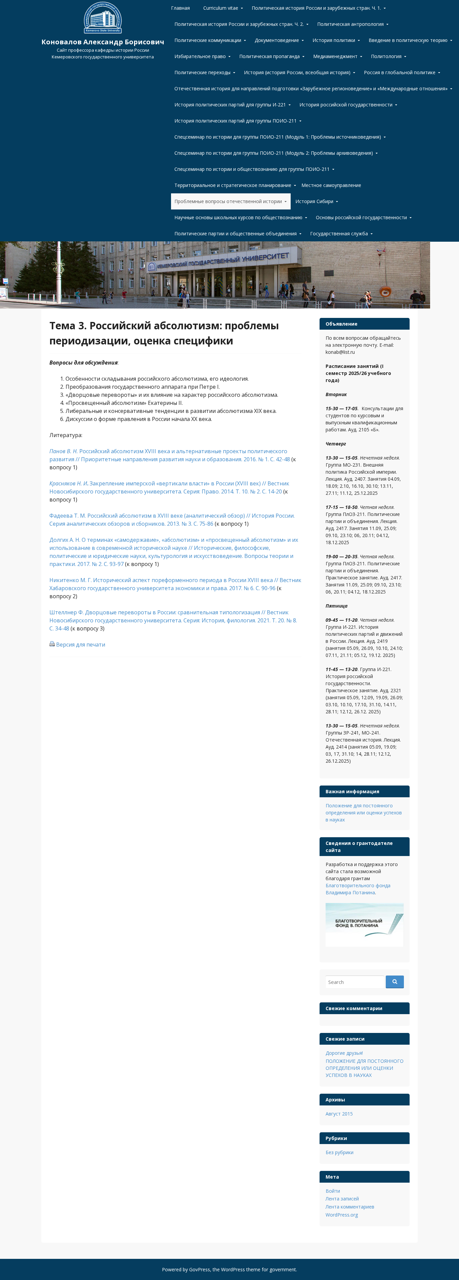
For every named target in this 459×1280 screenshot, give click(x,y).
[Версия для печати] (52, 644)
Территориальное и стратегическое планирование (232, 185)
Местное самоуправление (331, 185)
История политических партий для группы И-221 (230, 104)
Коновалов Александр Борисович (102, 41)
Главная (180, 8)
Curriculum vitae (220, 8)
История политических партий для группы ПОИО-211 (235, 120)
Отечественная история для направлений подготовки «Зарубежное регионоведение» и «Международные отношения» (311, 88)
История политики (333, 40)
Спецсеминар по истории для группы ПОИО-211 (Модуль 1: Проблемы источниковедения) (277, 137)
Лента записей (342, 1198)
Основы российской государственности (361, 217)
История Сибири (314, 201)
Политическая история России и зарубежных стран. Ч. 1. (316, 8)
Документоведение (277, 40)
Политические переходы (202, 72)
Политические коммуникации (207, 40)
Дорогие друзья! (344, 1053)
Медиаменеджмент (335, 56)
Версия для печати (80, 644)
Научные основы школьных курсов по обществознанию (238, 217)
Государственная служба (339, 233)
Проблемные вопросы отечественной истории (228, 201)
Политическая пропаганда (269, 56)
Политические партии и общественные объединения (235, 233)
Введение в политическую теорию (408, 40)
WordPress (233, 1269)
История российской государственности (345, 104)
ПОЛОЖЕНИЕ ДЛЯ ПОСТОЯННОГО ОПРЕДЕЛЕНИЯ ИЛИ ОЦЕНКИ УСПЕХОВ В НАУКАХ (365, 1068)
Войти (333, 1191)
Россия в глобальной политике (399, 72)
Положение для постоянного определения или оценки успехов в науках (364, 812)
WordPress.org (342, 1215)
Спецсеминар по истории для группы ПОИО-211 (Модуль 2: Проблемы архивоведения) (273, 153)
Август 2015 (339, 1113)
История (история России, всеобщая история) (297, 72)
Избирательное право (200, 56)
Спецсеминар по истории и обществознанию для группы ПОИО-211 (252, 169)
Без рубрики (339, 1152)
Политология (386, 56)
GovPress (199, 1269)
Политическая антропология (350, 24)
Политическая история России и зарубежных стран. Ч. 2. (239, 24)
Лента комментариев (350, 1206)
